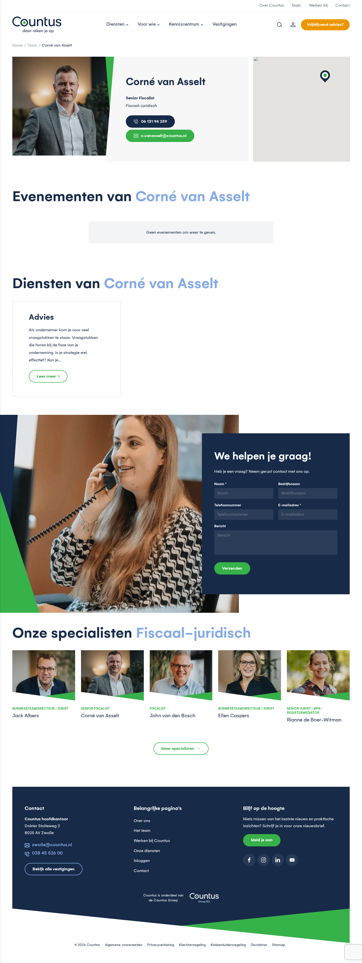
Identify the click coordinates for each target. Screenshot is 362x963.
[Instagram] (263, 860)
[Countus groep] (204, 901)
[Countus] (36, 24)
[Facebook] (249, 860)
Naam (220, 484)
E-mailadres (289, 505)
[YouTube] (292, 860)
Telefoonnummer (227, 505)
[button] (325, 76)
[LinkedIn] (278, 860)
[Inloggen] (292, 24)
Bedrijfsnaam (289, 484)
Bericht (220, 526)
